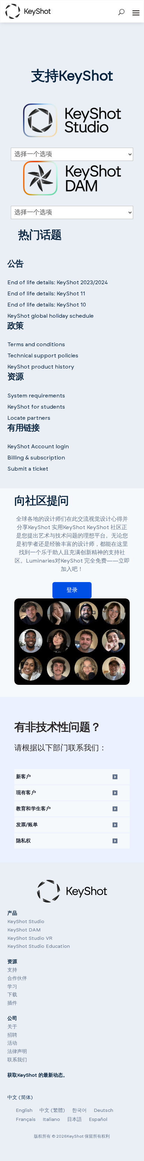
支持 (12, 970)
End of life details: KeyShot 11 (46, 293)
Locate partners (28, 418)
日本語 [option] (74, 1119)
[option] (24, 1110)
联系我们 (17, 1060)
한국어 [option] (79, 1110)
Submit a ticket (27, 469)
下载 (12, 994)
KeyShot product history (40, 367)
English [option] (24, 1110)
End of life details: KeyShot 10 (46, 305)
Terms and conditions (36, 344)
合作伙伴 (17, 978)
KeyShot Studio (25, 921)
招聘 (12, 1035)
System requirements (36, 395)
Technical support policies (42, 355)
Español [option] (98, 1119)
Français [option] (26, 1119)
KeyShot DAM (24, 930)
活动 (12, 1043)
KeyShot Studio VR (29, 938)
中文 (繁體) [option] (52, 1110)
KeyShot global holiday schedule (50, 316)
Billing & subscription (36, 457)
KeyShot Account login (38, 446)
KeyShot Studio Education (38, 946)
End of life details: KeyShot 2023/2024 (57, 282)
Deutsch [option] (103, 1110)
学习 (12, 986)
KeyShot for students (36, 407)
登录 (72, 590)
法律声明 (17, 1051)
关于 (12, 1026)
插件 (12, 1003)
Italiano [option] (51, 1119)
